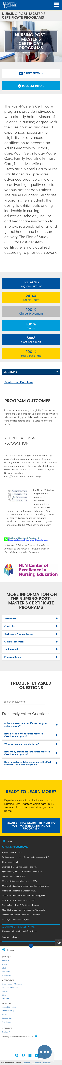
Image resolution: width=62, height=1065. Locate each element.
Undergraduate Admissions (12, 984)
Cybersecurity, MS (10, 862)
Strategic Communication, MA (15, 919)
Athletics (5, 964)
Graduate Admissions (10, 987)
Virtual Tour (6, 972)
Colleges (5, 991)
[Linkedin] (30, 1056)
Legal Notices (36, 1062)
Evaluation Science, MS (32, 871)
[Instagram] (17, 1056)
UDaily (4, 968)
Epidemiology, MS (10, 871)
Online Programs (15, 846)
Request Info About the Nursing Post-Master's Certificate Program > (31, 825)
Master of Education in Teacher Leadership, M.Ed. (24, 895)
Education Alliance (10, 937)
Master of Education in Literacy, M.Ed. (19, 890)
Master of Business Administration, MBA (19, 881)
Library (4, 995)
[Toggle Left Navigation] (57, 371)
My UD (4, 1014)
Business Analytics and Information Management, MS (25, 857)
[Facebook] (23, 1056)
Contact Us (6, 1032)
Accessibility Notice (9, 1007)
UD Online (10, 371)
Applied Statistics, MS (12, 852)
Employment (6, 975)
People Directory (8, 1011)
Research (5, 999)
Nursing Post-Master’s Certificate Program (21, 905)
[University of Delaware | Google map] (36, 1037)
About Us (5, 961)
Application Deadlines (18, 382)
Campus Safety (7, 1018)
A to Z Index (6, 1022)
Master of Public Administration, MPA (18, 900)
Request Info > (32, 85)
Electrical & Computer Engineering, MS (19, 866)
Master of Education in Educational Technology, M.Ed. (25, 886)
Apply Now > (33, 73)
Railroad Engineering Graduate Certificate (21, 914)
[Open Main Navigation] (56, 5)
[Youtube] (37, 1056)
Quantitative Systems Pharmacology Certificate (23, 910)
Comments (26, 1062)
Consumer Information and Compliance (19, 931)
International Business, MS (13, 876)
